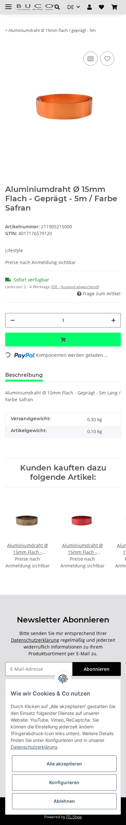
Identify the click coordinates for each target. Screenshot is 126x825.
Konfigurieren (64, 782)
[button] (57, 7)
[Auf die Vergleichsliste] (90, 59)
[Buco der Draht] (36, 7)
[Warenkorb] (114, 7)
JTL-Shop (74, 817)
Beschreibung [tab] (24, 375)
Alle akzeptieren (64, 763)
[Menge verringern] (12, 320)
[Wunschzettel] (101, 7)
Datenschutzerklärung (35, 640)
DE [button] (70, 7)
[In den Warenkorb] (63, 339)
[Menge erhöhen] (113, 320)
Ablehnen (64, 801)
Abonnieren (97, 669)
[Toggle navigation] (8, 4)
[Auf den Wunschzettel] (107, 59)
